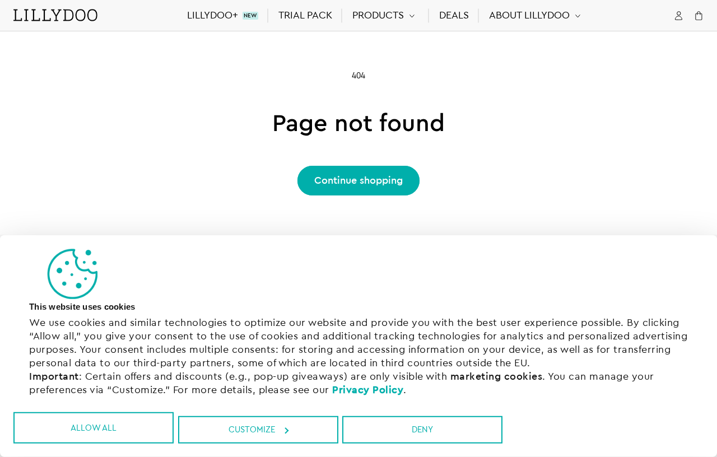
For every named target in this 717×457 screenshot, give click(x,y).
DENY (422, 430)
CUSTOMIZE (252, 430)
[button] (385, 15)
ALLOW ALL (94, 427)
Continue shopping (358, 180)
